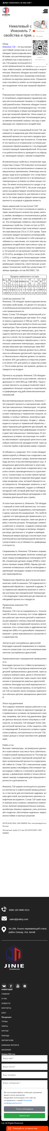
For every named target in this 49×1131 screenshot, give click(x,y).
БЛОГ (4, 1013)
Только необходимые (24, 1109)
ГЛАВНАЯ (5, 994)
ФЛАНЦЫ (5, 1036)
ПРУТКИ (5, 1031)
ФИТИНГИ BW (7, 1040)
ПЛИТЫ (5, 1026)
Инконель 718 (9, 47)
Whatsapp (39, 36)
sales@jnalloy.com (18, 919)
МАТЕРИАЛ (6, 1050)
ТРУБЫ (5, 1021)
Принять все (24, 1116)
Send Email (40, 31)
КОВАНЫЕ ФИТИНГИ (10, 1045)
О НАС (4, 999)
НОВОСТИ (6, 1003)
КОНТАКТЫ (6, 1008)
